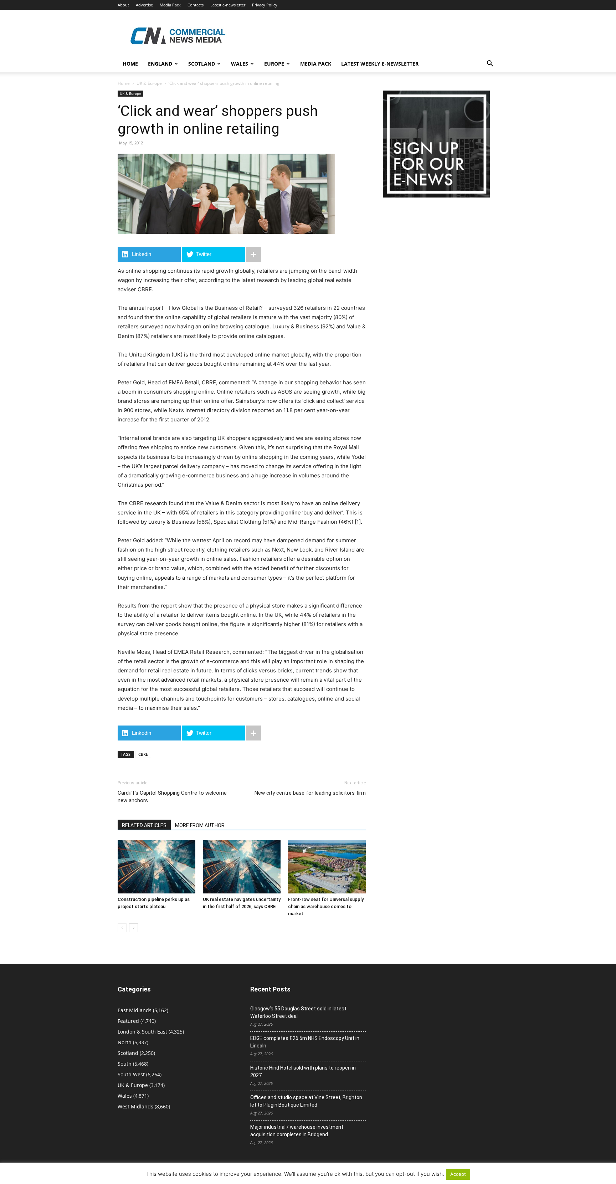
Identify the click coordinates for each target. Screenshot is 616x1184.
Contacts (196, 4)
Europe (274, 63)
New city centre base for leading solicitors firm (310, 793)
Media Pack (170, 4)
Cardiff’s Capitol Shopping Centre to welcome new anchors (172, 797)
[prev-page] (122, 927)
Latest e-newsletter (227, 4)
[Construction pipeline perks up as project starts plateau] (156, 866)
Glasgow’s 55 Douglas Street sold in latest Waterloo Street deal (298, 1012)
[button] (489, 64)
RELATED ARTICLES (144, 825)
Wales (239, 63)
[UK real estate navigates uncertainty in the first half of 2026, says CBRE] (242, 866)
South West (131, 1074)
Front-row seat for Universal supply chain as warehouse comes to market (326, 906)
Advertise (144, 4)
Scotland (201, 63)
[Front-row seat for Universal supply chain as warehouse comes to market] (327, 866)
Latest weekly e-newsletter (380, 63)
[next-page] (133, 927)
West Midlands (135, 1106)
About (123, 4)
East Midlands (135, 1010)
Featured (128, 1021)
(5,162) (143, 1010)
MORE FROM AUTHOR (200, 825)
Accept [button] (458, 1174)
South (125, 1063)
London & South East (142, 1031)
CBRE (143, 754)
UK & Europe (149, 83)
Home (130, 63)
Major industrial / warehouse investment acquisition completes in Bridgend (296, 1130)
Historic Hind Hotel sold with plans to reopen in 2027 (303, 1071)
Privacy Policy (264, 4)
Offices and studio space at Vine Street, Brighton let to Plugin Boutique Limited (306, 1101)
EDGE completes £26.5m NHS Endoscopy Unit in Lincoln (304, 1042)
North (125, 1042)
